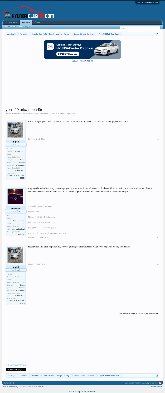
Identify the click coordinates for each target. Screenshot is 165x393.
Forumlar (26, 23)
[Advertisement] (82, 84)
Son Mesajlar (24, 27)
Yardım (138, 383)
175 (23, 223)
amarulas (31, 237)
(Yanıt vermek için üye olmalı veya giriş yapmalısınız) (138, 313)
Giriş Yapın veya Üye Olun (147, 2)
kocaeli (21, 162)
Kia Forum (74, 391)
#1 (158, 139)
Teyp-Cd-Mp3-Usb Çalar (15, 114)
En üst (154, 383)
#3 (158, 264)
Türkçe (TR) (9, 383)
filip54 (37, 114)
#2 (158, 237)
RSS (160, 383)
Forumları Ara (10, 27)
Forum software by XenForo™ (25, 387)
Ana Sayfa (13, 22)
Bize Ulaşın (129, 383)
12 (23, 154)
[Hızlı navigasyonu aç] (157, 34)
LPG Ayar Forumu (88, 391)
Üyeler (37, 22)
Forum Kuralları (156, 387)
